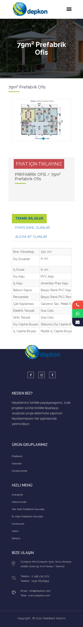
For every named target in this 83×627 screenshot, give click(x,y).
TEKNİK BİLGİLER (29, 218)
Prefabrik (17, 456)
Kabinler (17, 463)
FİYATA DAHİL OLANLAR (32, 227)
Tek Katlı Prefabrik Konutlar (28, 509)
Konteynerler (19, 470)
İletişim (16, 538)
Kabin (15, 531)
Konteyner (18, 523)
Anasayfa (17, 494)
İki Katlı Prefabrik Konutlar (27, 516)
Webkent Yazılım (54, 618)
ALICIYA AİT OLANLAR (31, 236)
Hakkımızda (19, 501)
